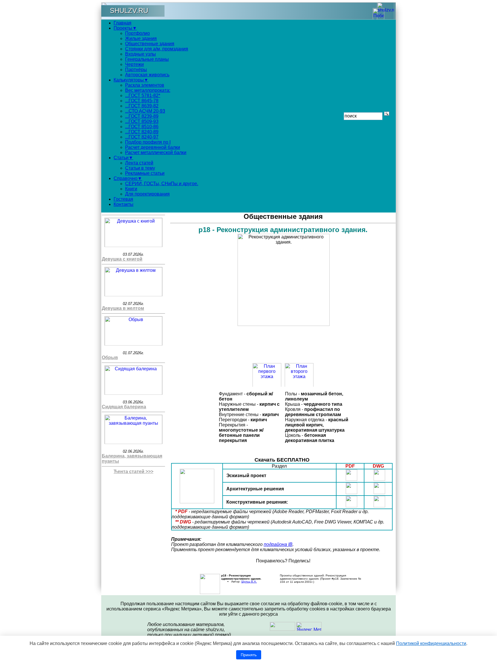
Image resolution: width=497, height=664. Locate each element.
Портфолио (137, 33)
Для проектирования (147, 193)
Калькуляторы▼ (131, 79)
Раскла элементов (144, 85)
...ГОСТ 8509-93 (141, 121)
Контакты (123, 204)
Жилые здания (141, 38)
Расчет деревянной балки (152, 147)
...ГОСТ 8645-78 (141, 100)
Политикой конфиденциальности (431, 643)
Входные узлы (140, 54)
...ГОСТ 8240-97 (141, 136)
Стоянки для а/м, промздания (156, 48)
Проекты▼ (125, 28)
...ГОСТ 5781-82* (142, 95)
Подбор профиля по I (148, 142)
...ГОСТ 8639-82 (141, 105)
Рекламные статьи (145, 173)
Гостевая (123, 199)
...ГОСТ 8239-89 (141, 116)
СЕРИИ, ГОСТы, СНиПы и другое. (161, 183)
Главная (122, 22)
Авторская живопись (147, 74)
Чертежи (134, 64)
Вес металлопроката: (147, 90)
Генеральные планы (147, 59)
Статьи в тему (140, 168)
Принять (249, 654)
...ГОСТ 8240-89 (141, 131)
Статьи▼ (123, 157)
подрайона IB (278, 544)
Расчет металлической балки (155, 152)
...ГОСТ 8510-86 (141, 126)
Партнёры (136, 69)
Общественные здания (149, 43)
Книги (131, 188)
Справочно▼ (128, 178)
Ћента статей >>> (133, 471)
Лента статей (139, 162)
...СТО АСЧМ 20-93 (145, 111)
